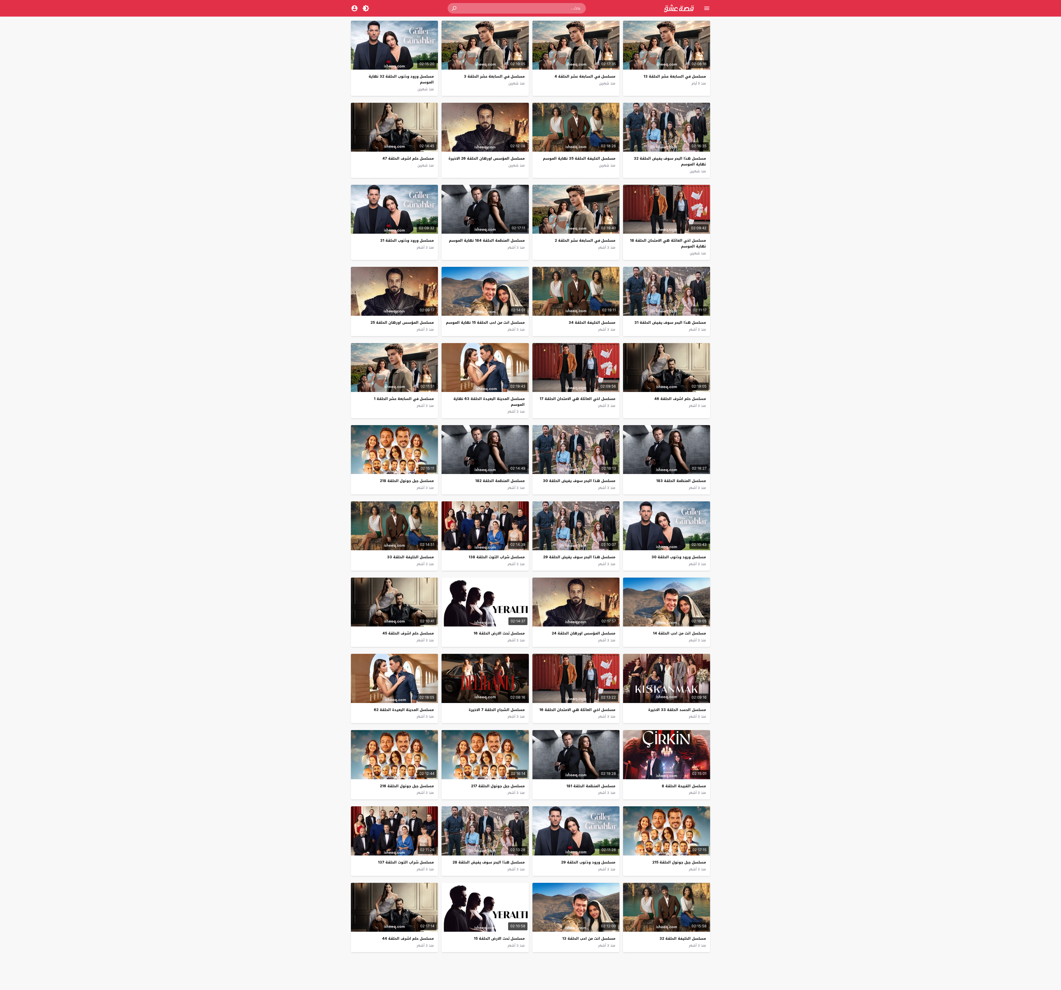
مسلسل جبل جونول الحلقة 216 (407, 786)
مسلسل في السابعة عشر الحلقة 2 (585, 240)
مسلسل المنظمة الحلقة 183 (681, 480)
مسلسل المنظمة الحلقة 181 (590, 786)
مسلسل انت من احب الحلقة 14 (679, 633)
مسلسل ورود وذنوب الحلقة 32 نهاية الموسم (401, 79)
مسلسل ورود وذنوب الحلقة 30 (679, 557)
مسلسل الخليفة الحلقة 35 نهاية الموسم (579, 158)
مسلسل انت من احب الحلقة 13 (588, 938)
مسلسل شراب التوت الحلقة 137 (406, 862)
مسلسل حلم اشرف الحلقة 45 (408, 633)
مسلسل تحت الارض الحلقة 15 (499, 938)
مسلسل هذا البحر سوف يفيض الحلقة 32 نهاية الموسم (670, 161)
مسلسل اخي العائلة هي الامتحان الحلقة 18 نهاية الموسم (668, 243)
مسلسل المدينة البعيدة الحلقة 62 (404, 709)
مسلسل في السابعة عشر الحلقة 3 (494, 76)
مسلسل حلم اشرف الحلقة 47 (408, 158)
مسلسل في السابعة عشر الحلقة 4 (585, 76)
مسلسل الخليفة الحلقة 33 (410, 557)
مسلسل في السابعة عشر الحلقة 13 (675, 76)
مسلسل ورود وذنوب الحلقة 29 (588, 862)
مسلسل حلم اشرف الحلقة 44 (408, 938)
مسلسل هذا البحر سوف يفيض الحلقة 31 (670, 322)
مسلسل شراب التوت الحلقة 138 (497, 557)
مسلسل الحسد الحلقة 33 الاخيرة (677, 709)
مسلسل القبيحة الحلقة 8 (684, 786)
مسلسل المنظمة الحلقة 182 (500, 480)
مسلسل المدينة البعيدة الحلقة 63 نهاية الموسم (489, 401)
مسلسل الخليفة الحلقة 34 (592, 322)
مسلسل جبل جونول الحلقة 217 (498, 786)
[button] (454, 8)
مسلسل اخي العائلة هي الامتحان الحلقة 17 (577, 398)
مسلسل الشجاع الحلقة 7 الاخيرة (497, 709)
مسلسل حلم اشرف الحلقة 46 (680, 398)
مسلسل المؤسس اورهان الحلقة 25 (402, 322)
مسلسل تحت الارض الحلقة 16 (499, 633)
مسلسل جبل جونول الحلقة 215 (679, 862)
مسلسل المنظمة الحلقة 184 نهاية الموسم (487, 240)
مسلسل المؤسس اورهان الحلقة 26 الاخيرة (486, 158)
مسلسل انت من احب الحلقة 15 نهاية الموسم (485, 322)
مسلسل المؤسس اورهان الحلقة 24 (583, 633)
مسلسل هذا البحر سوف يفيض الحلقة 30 (579, 480)
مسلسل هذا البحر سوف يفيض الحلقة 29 (579, 557)
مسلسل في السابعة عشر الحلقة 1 (404, 398)
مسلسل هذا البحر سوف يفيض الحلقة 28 (489, 862)
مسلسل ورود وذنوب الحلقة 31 (407, 240)
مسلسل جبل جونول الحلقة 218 (407, 480)
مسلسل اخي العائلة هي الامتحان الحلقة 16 (577, 709)
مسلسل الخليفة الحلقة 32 (683, 938)
